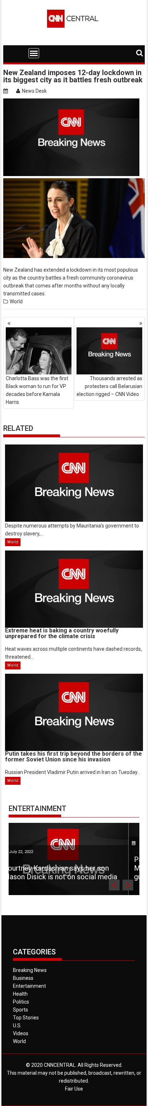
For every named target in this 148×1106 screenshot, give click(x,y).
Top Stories (26, 1017)
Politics (21, 1002)
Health (20, 994)
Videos (20, 1033)
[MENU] (33, 53)
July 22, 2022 (78, 843)
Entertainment (37, 808)
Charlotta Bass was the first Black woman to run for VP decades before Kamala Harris (37, 390)
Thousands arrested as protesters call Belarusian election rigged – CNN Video (109, 386)
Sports (20, 1010)
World (16, 301)
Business (23, 978)
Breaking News (30, 970)
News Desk (34, 91)
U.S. (17, 1025)
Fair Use (74, 1089)
